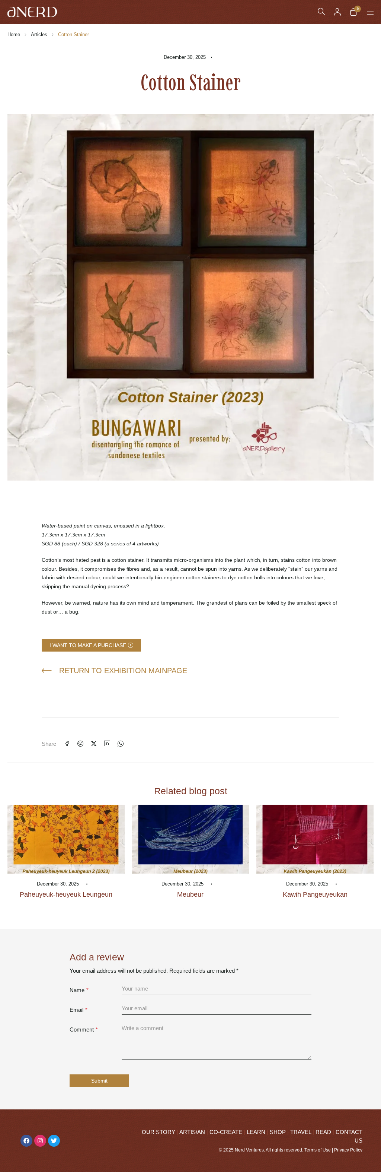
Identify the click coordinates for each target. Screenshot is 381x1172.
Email (78, 1010)
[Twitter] (54, 1141)
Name (79, 990)
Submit (99, 1081)
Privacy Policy (348, 1150)
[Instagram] (40, 1141)
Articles (39, 34)
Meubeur (190, 894)
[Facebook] (26, 1141)
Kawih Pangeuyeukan (315, 894)
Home (13, 34)
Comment (84, 1029)
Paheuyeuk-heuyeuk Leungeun (66, 894)
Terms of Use (317, 1150)
